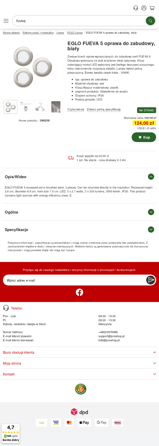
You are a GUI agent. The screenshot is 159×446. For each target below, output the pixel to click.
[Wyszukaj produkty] (150, 20)
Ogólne (11, 212)
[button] (33, 67)
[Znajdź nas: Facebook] (79, 292)
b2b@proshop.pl (109, 340)
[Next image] (57, 68)
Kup (146, 137)
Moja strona (12, 363)
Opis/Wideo (15, 176)
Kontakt (9, 374)
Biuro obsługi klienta (18, 352)
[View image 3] (41, 107)
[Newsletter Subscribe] (150, 280)
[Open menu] (6, 20)
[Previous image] (9, 68)
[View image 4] (56, 107)
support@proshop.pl (111, 336)
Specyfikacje (16, 229)
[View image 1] (10, 107)
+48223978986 (108, 332)
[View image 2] (25, 107)
